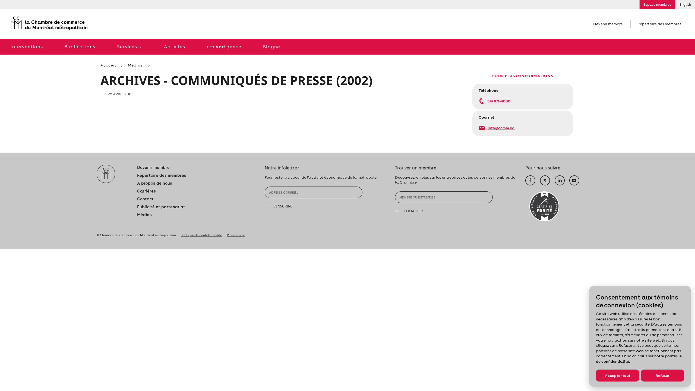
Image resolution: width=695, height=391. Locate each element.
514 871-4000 (498, 100)
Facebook (530, 180)
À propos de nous (154, 183)
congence (224, 46)
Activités (174, 47)
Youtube (574, 180)
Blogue (271, 47)
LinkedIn (560, 180)
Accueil (108, 65)
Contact (145, 198)
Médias (135, 65)
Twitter (545, 180)
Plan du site (236, 235)
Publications (80, 47)
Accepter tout (617, 375)
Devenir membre (608, 23)
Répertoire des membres (659, 23)
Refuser (662, 375)
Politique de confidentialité (201, 235)
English (685, 4)
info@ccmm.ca (501, 127)
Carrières (146, 191)
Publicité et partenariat (161, 206)
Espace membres (657, 4)
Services (127, 47)
